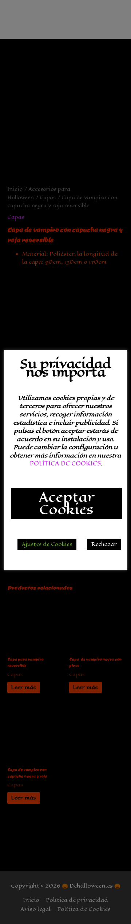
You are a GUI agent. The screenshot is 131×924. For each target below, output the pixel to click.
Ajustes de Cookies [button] (47, 544)
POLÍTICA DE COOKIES (65, 463)
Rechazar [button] (104, 544)
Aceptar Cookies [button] (66, 503)
